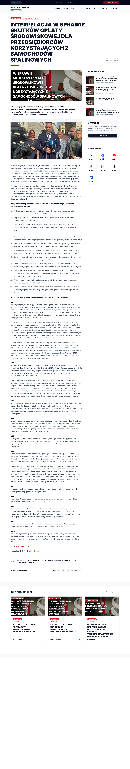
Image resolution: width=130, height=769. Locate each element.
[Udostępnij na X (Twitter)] (63, 570)
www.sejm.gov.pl (22, 546)
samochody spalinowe (62, 560)
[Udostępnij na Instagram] (68, 570)
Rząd (96, 9)
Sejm (88, 9)
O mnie (57, 9)
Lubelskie (80, 9)
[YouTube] (62, 2)
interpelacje (21, 560)
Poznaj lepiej (103, 135)
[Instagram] (68, 2)
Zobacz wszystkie (110, 60)
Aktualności (68, 9)
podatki (50, 560)
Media (104, 9)
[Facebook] (59, 2)
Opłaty (43, 560)
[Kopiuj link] (76, 570)
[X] (56, 2)
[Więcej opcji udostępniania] (80, 570)
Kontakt (114, 9)
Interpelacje (32, 562)
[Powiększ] (11, 160)
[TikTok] (65, 2)
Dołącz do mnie (112, 2)
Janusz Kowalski (34, 560)
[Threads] (70, 2)
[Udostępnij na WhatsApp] (72, 570)
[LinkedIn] (73, 2)
